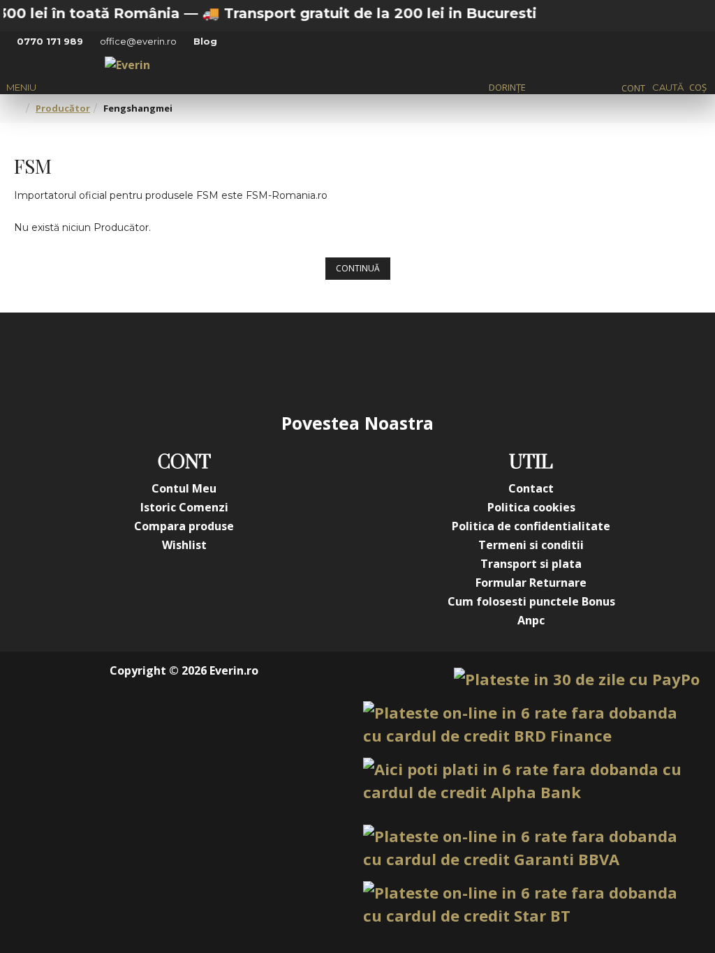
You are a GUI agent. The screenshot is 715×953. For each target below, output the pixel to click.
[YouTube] (329, 361)
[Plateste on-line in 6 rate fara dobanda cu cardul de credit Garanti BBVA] (531, 848)
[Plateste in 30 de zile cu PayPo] (577, 679)
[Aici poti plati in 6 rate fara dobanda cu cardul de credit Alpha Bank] (531, 781)
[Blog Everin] (497, 361)
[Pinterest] (385, 361)
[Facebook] (217, 361)
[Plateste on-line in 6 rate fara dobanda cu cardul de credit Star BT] (531, 904)
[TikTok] (441, 361)
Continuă (358, 268)
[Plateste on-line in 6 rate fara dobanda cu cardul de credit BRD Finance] (531, 724)
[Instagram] (273, 361)
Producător (63, 108)
